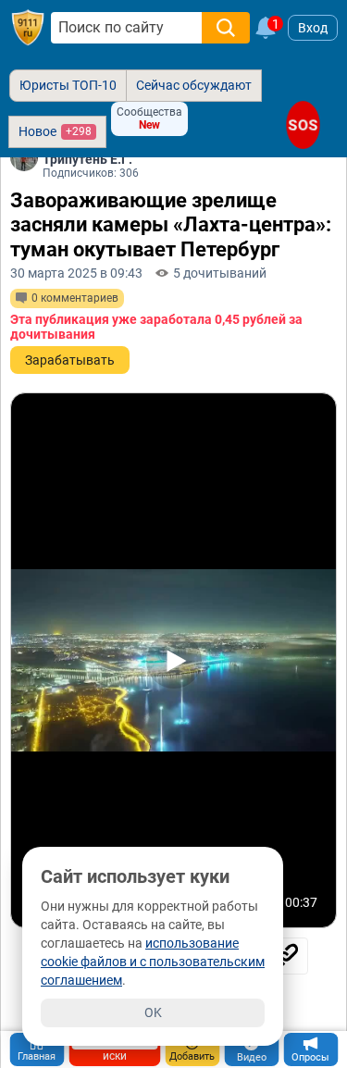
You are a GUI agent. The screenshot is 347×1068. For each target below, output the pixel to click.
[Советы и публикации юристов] (27, 27)
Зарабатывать (70, 360)
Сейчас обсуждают (194, 85)
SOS (303, 124)
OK (153, 1012)
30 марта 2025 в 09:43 (76, 273)
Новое (55, 131)
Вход (313, 27)
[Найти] (226, 27)
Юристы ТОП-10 (68, 85)
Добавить (192, 1056)
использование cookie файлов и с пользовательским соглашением (153, 961)
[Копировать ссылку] (285, 956)
